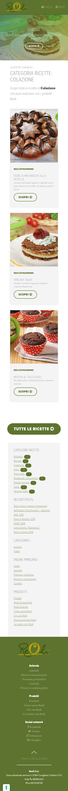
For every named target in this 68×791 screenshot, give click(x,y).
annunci (18, 547)
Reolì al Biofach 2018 (24, 519)
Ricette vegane (22, 483)
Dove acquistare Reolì (25, 620)
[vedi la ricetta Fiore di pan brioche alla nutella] (34, 161)
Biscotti (18, 461)
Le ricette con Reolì (23, 624)
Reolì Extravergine (23, 603)
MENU (61, 7)
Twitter (35, 731)
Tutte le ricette (32, 429)
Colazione (19, 465)
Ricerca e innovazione (25, 579)
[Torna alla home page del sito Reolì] (19, 7)
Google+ (36, 740)
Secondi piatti (21, 491)
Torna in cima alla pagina (34, 759)
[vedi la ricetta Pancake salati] (34, 265)
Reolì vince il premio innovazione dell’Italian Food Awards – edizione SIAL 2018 (32, 510)
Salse (17, 487)
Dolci (17, 470)
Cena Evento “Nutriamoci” (27, 528)
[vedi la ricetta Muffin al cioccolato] (34, 362)
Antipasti (18, 457)
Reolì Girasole (21, 607)
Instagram (35, 735)
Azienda (18, 570)
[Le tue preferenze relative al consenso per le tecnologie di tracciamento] (6, 787)
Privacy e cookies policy (34, 688)
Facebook (35, 727)
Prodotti (18, 598)
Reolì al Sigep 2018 (23, 532)
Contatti (18, 583)
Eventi (17, 551)
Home (17, 566)
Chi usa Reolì (20, 616)
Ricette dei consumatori (26, 478)
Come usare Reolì (23, 611)
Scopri (33, 46)
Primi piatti (19, 474)
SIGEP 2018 (19, 523)
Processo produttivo (24, 575)
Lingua (48, 7)
